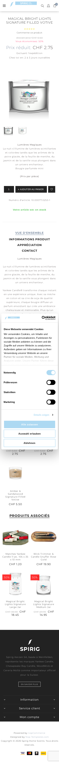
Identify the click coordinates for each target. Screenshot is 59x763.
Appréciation (29, 245)
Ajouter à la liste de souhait (51, 189)
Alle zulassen (29, 424)
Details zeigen (41, 414)
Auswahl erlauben (29, 433)
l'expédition (35, 53)
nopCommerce (36, 733)
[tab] (29, 233)
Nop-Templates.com (37, 737)
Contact (29, 250)
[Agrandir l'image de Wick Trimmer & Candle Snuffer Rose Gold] (44, 536)
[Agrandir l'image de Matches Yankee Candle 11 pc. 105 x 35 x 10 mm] (15, 536)
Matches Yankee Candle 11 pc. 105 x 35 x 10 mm (15, 556)
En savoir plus (29, 684)
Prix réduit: (18, 47)
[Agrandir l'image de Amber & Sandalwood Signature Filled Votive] (15, 473)
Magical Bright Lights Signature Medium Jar (43, 604)
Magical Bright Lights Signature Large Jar (15, 604)
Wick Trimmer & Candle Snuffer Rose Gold (43, 556)
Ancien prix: (23, 37)
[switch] (50, 382)
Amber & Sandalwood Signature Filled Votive (15, 495)
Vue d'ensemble (29, 233)
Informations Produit (29, 239)
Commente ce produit (29, 32)
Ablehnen (29, 442)
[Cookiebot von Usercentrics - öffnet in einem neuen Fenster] (42, 318)
